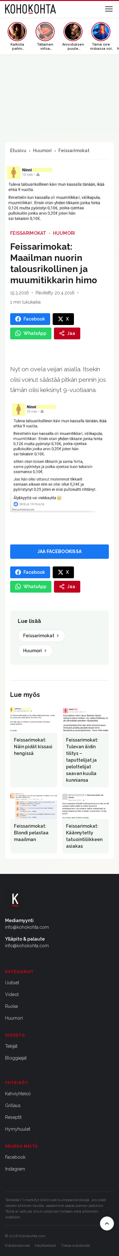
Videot (12, 994)
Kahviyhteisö (18, 1093)
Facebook (15, 1157)
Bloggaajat (16, 1057)
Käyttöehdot (45, 1245)
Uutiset (12, 982)
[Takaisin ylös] (107, 1223)
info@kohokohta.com (27, 927)
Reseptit (13, 1117)
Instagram (15, 1168)
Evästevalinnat (17, 1245)
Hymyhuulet (17, 1129)
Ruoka (11, 1006)
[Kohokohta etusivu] (30, 9)
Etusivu (18, 150)
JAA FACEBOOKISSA (59, 551)
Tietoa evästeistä (75, 1245)
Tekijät (11, 1046)
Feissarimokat (73, 150)
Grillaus (13, 1105)
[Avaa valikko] (109, 9)
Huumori (42, 150)
